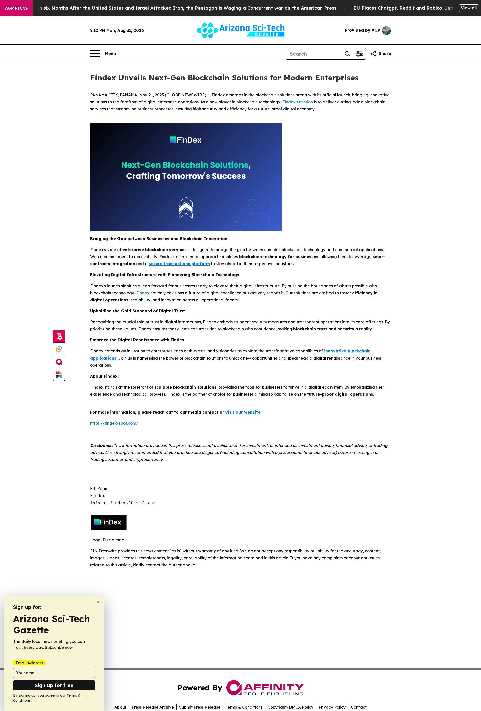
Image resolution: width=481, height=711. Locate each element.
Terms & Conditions (244, 707)
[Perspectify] (59, 349)
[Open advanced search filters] (359, 53)
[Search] (347, 53)
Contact (359, 707)
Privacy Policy (332, 707)
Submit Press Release (199, 707)
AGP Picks (16, 8)
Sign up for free (54, 685)
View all (469, 7)
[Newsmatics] (59, 374)
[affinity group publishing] (59, 362)
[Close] (97, 602)
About (120, 707)
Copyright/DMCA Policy (290, 707)
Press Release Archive (153, 707)
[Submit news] (59, 336)
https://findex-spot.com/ (114, 423)
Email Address (29, 662)
